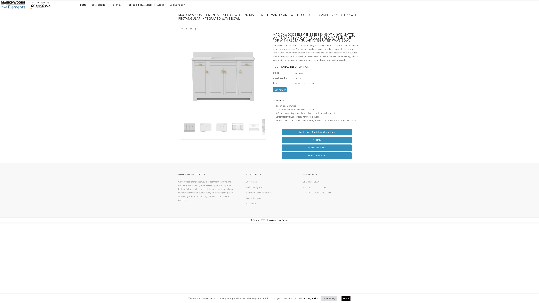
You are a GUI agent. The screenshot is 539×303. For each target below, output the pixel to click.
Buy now (279, 90)
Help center (251, 203)
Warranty (317, 139)
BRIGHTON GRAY (311, 181)
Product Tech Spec (316, 155)
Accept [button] (346, 298)
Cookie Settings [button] (329, 298)
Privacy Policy (311, 298)
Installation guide (253, 198)
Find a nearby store (255, 187)
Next (269, 80)
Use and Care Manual (316, 147)
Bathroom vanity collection (258, 192)
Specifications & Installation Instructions (317, 132)
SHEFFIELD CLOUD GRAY (314, 187)
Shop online (251, 181)
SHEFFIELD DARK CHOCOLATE (317, 192)
